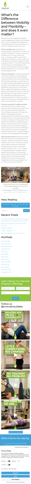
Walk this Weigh (6, 228)
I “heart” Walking (6, 230)
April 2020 (4, 256)
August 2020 (5, 249)
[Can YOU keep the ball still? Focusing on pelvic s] (15, 325)
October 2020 (5, 244)
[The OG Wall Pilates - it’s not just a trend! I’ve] (15, 385)
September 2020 (6, 246)
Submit (15, 298)
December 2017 (6, 272)
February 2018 (5, 269)
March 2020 (5, 259)
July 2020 (4, 251)
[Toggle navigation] (27, 6)
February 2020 (6, 262)
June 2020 (4, 254)
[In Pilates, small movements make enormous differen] (15, 355)
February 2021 (5, 241)
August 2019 (5, 264)
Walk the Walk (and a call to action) (13, 233)
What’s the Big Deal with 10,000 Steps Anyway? (16, 205)
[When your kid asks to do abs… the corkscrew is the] (15, 414)
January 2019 (5, 267)
